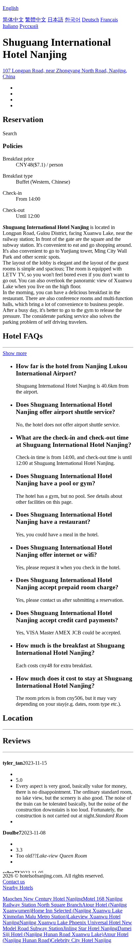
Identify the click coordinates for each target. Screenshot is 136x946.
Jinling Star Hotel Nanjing (90, 928)
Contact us (14, 881)
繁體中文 (35, 19)
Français (109, 19)
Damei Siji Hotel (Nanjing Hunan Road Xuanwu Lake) (67, 931)
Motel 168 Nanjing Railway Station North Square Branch (62, 902)
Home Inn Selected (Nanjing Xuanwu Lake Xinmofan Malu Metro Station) (62, 913)
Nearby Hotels (18, 887)
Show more (15, 353)
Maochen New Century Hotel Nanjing (43, 899)
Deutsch (90, 19)
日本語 (55, 19)
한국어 (73, 19)
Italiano (10, 26)
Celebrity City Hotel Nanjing (81, 940)
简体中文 (13, 19)
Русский (28, 26)
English (10, 8)
